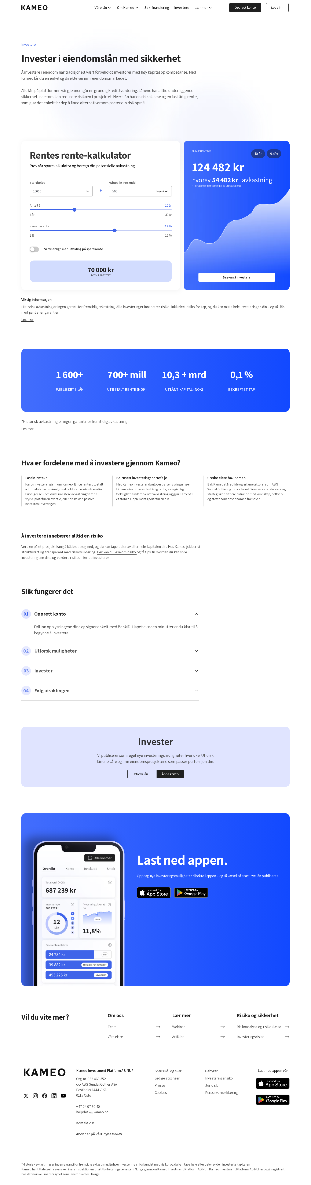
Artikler (178, 1036)
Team (112, 1026)
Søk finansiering (156, 7)
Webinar (178, 1026)
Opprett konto (245, 7)
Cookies (161, 1092)
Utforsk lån (140, 774)
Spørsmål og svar (168, 1070)
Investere (181, 7)
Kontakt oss (85, 1123)
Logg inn (277, 7)
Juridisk (211, 1085)
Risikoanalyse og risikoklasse (259, 1026)
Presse (160, 1085)
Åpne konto (170, 774)
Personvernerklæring (221, 1092)
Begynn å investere (236, 277)
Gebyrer (211, 1070)
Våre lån (101, 7)
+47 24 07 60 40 (88, 1106)
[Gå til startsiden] (34, 7)
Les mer (27, 319)
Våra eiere (115, 1036)
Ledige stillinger (167, 1078)
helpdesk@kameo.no (92, 1112)
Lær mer (201, 7)
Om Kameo (125, 7)
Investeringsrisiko (250, 1036)
